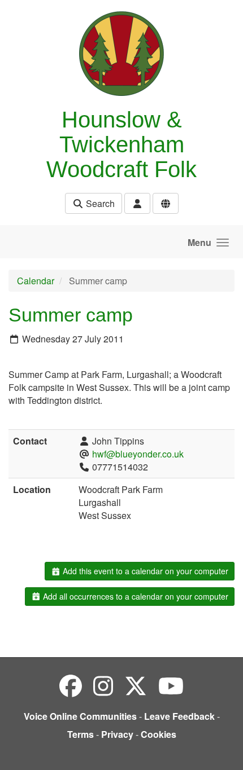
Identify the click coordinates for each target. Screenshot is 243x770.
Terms (80, 734)
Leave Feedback (179, 716)
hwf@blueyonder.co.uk (138, 453)
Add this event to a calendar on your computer (144, 571)
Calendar (35, 280)
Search (99, 203)
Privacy (117, 734)
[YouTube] (171, 685)
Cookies (158, 734)
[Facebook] (70, 685)
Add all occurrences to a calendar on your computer (134, 596)
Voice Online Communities (80, 716)
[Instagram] (103, 685)
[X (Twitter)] (135, 685)
